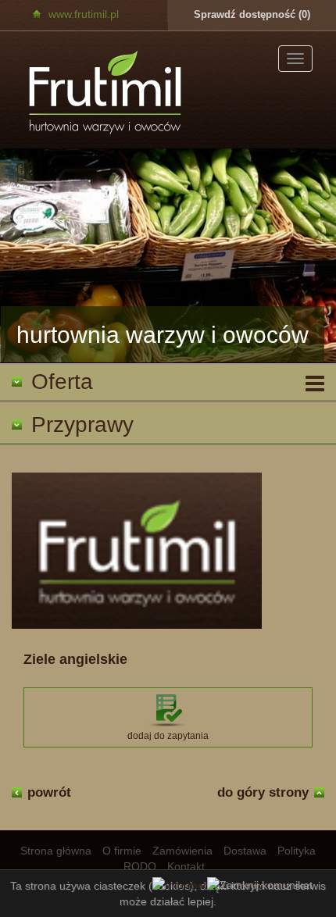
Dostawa (244, 850)
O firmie (121, 850)
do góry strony (263, 792)
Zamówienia (182, 850)
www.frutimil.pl (83, 14)
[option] (168, 255)
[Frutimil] (106, 93)
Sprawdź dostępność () (252, 14)
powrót (49, 792)
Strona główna (55, 850)
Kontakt (186, 866)
